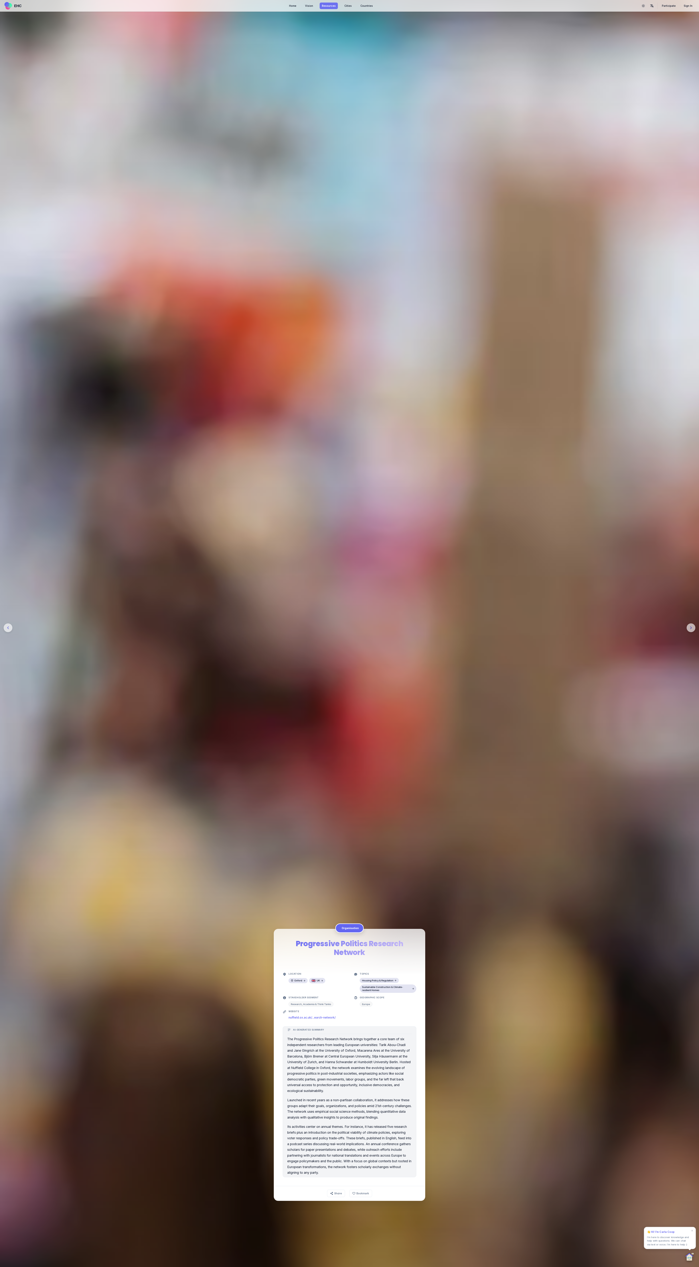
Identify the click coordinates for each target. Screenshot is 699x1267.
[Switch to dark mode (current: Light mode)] (643, 6)
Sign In (688, 5)
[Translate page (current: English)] (652, 6)
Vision (309, 5)
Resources (329, 5)
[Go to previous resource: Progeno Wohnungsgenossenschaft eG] (8, 627)
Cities (348, 5)
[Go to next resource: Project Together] (691, 627)
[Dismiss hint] (692, 1231)
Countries (366, 5)
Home (292, 5)
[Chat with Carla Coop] (689, 1257)
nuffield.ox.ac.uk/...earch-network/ (312, 1017)
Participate (669, 5)
